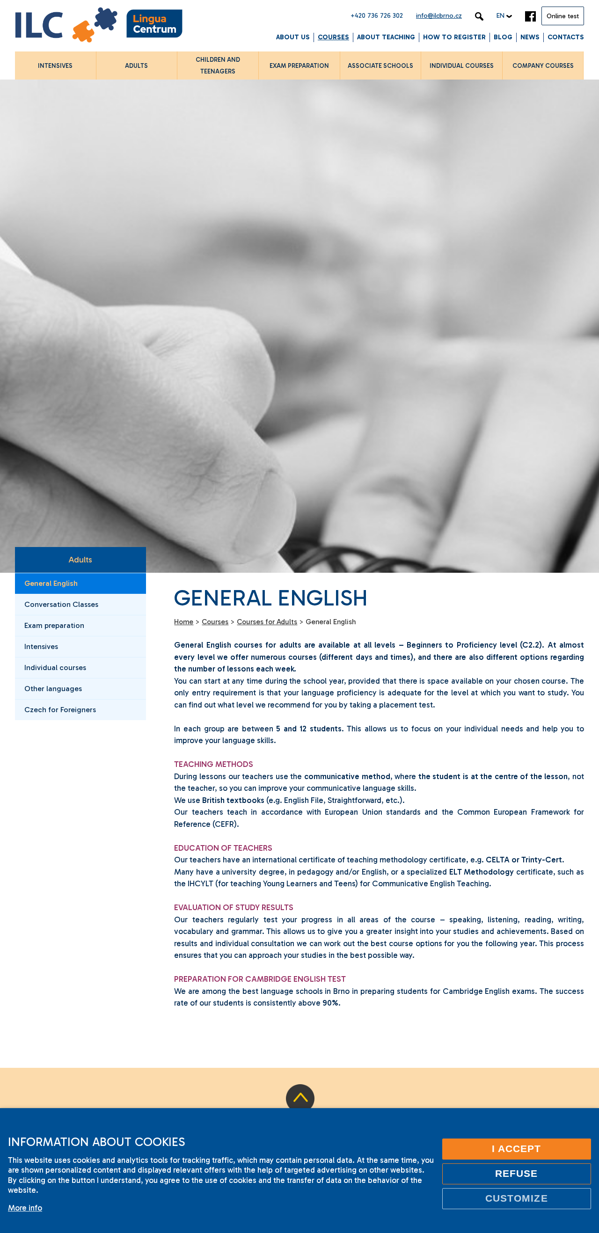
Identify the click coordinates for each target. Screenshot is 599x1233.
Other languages (53, 688)
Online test (563, 16)
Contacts (566, 37)
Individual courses (55, 667)
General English (51, 583)
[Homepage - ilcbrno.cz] (99, 26)
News (530, 37)
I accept (516, 1148)
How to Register (454, 37)
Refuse (516, 1173)
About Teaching (386, 37)
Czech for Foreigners (60, 709)
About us (293, 37)
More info (25, 1207)
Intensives (41, 646)
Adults (80, 559)
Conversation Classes (61, 604)
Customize (516, 1198)
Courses (333, 37)
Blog (503, 37)
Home (183, 622)
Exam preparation (54, 625)
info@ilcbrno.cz (439, 16)
